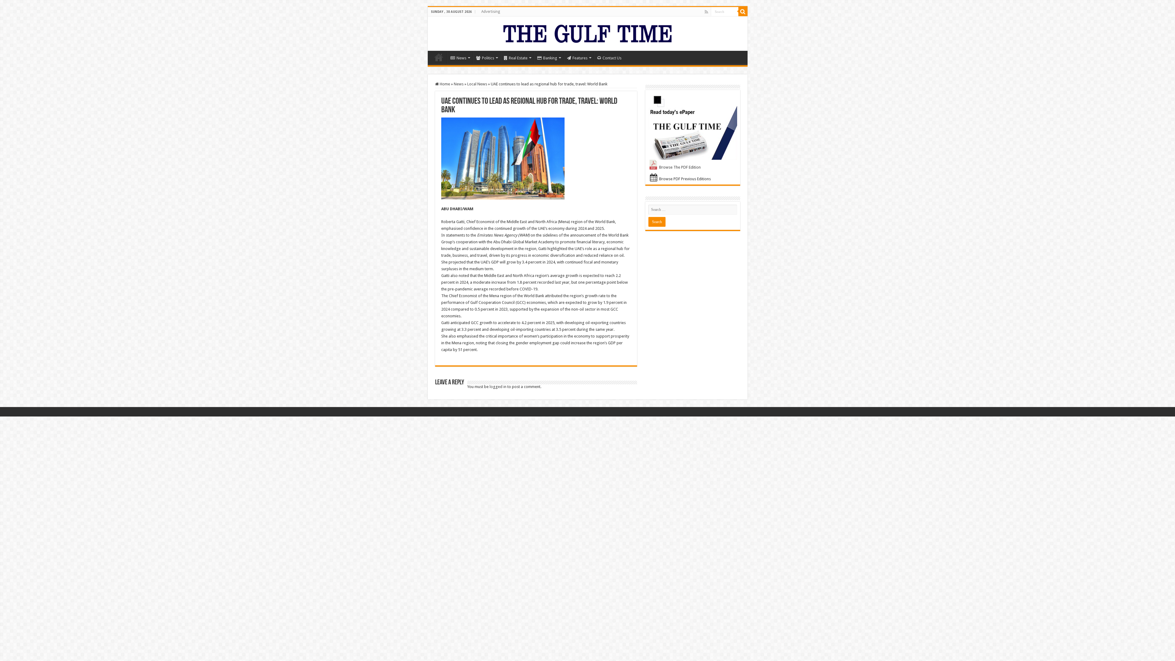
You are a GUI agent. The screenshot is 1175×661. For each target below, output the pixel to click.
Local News (477, 84)
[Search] (743, 11)
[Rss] (706, 12)
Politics (488, 58)
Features (580, 58)
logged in (498, 386)
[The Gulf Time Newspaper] (587, 32)
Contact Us (611, 58)
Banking (550, 58)
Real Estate (518, 58)
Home (439, 57)
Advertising (490, 11)
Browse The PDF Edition (680, 167)
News (461, 58)
